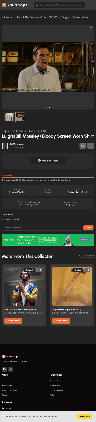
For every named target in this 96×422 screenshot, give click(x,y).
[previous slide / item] (3, 67)
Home (4, 381)
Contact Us (6, 408)
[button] (46, 107)
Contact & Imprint (57, 390)
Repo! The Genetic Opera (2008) (24, 131)
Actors (4, 395)
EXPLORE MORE (86, 255)
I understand (84, 417)
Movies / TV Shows (9, 390)
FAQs (52, 395)
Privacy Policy (55, 386)
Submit (88, 227)
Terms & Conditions (57, 381)
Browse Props (7, 386)
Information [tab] (7, 175)
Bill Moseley (47, 192)
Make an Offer (50, 160)
